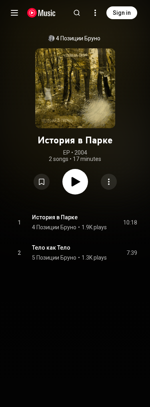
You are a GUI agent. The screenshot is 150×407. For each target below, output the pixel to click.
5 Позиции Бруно (54, 257)
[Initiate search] (76, 12)
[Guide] (14, 13)
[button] (42, 182)
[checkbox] (131, 222)
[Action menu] (109, 182)
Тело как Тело (51, 247)
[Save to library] (41, 182)
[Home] (41, 13)
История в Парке (55, 217)
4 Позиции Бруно (78, 38)
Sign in (122, 13)
